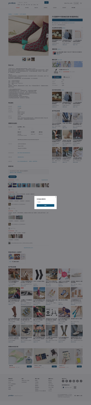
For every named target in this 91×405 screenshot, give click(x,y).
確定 (45, 205)
